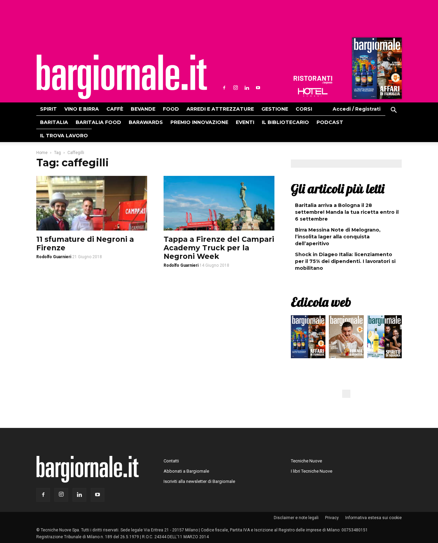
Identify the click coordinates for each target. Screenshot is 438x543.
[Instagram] (235, 87)
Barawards (146, 122)
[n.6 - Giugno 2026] (346, 338)
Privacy (332, 517)
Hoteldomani (312, 92)
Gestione (274, 109)
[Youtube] (258, 87)
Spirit (48, 109)
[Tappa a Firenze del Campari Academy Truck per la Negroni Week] (219, 203)
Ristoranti (312, 80)
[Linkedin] (247, 87)
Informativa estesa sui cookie (373, 517)
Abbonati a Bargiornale (186, 471)
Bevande (143, 109)
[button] (393, 111)
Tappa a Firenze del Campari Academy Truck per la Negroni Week (219, 248)
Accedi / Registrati (357, 109)
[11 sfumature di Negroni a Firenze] (91, 203)
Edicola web (321, 301)
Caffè (114, 109)
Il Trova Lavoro (64, 136)
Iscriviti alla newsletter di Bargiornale (199, 481)
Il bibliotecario (285, 122)
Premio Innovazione (199, 122)
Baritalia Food (98, 122)
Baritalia (54, 122)
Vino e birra (81, 109)
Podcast (330, 122)
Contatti (171, 460)
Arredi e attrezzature (220, 109)
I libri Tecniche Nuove (311, 471)
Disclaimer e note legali (296, 517)
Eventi (245, 122)
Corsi (304, 109)
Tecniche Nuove (306, 460)
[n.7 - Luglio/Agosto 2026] (376, 70)
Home (42, 152)
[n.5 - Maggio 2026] (384, 338)
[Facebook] (224, 87)
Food (171, 109)
